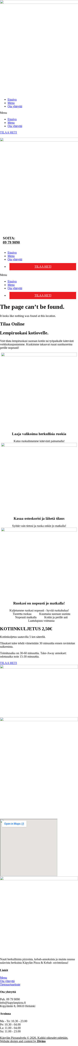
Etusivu (12, 99)
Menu (11, 103)
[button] (39, 113)
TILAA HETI (42, 266)
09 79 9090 (11, 242)
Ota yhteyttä (15, 106)
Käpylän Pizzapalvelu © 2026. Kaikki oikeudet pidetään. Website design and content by (34, 1039)
